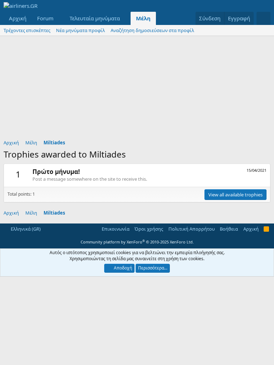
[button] (59, 18)
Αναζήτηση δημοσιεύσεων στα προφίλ (152, 30)
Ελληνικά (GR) (25, 229)
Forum (45, 18)
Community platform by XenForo (137, 242)
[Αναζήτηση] (263, 18)
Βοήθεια (229, 229)
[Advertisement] (137, 89)
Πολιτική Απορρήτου (191, 229)
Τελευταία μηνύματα (95, 18)
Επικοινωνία (116, 229)
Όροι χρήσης (149, 229)
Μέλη (143, 18)
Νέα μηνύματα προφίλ (80, 30)
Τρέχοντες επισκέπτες (27, 30)
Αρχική (17, 18)
